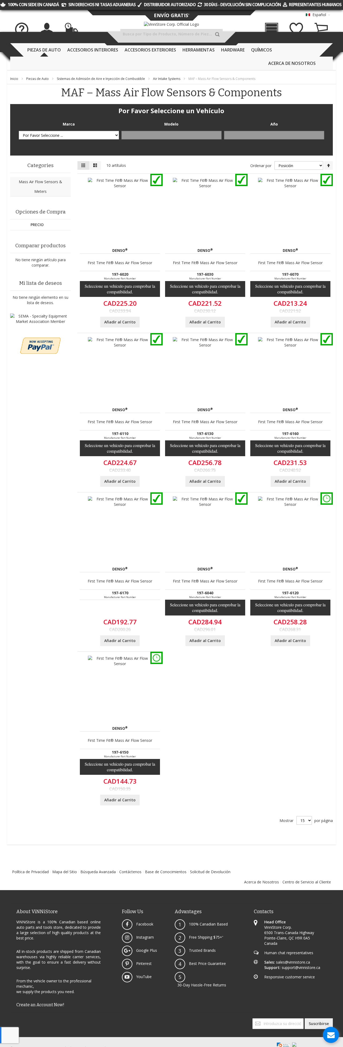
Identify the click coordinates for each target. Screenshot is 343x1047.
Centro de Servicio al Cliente (306, 881)
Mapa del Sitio (64, 871)
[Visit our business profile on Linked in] (16, 1020)
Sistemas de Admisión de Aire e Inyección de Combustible (101, 78)
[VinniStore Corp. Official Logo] (171, 24)
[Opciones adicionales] (40, 340)
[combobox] (171, 34)
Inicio (14, 78)
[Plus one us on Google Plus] (12, 1020)
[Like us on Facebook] (10, 1020)
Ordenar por (260, 165)
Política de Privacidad (30, 871)
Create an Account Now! (40, 1004)
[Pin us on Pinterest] (15, 1020)
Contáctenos (130, 871)
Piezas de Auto (38, 78)
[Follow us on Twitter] (11, 1020)
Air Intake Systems (167, 78)
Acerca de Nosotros (261, 881)
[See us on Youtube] (13, 1020)
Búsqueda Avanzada (98, 871)
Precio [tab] (37, 224)
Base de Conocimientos (166, 871)
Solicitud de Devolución (210, 871)
